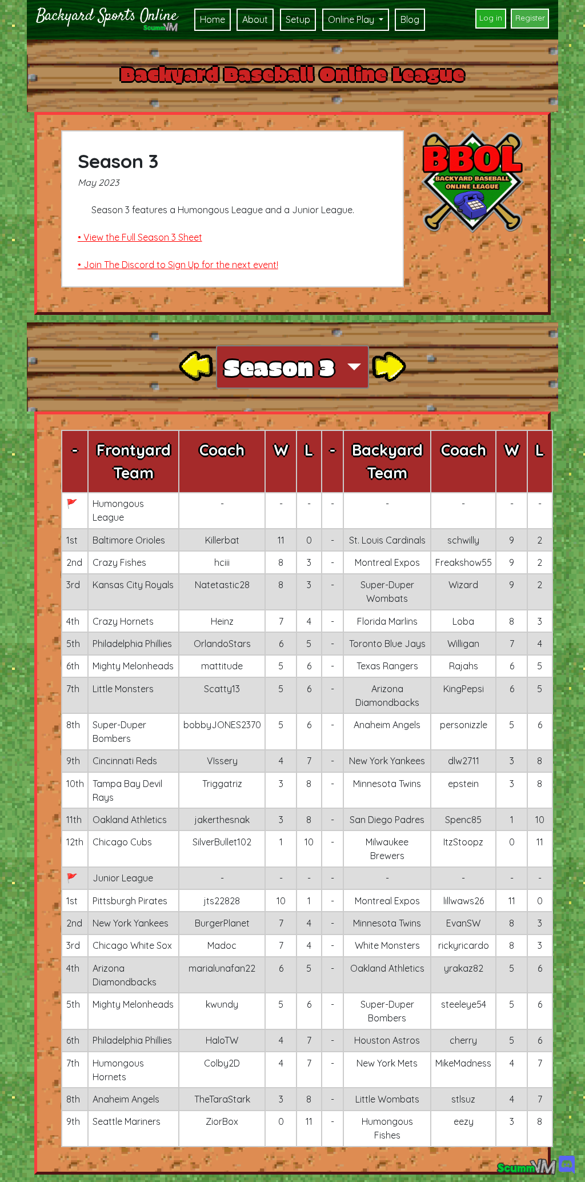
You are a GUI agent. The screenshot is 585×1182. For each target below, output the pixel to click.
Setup (298, 19)
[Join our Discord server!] (567, 1166)
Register (530, 17)
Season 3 (282, 367)
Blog (409, 19)
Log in (490, 17)
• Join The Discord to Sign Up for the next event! (178, 264)
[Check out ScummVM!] (526, 1166)
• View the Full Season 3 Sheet (140, 237)
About (255, 19)
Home (212, 19)
